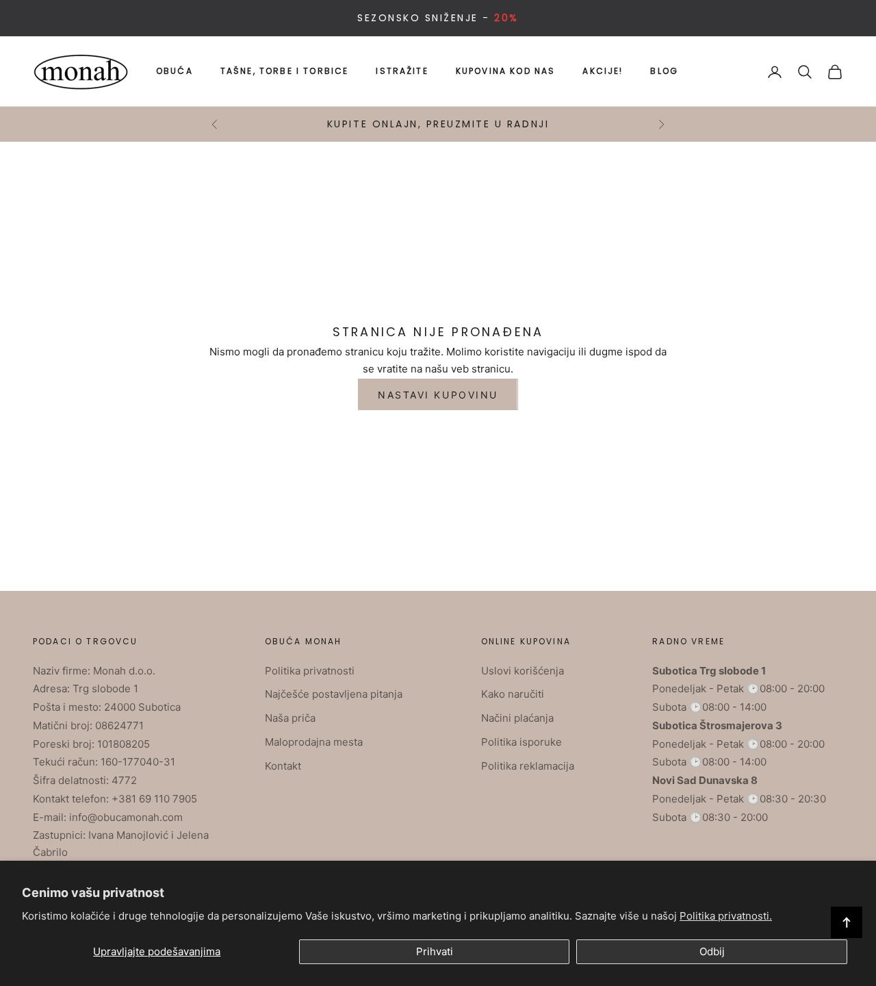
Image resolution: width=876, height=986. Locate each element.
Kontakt (283, 765)
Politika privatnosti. (726, 915)
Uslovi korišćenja (522, 670)
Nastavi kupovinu (438, 395)
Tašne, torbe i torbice (284, 71)
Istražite (402, 71)
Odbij (712, 951)
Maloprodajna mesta (314, 741)
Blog (664, 71)
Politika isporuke (521, 741)
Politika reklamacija (527, 765)
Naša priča (290, 717)
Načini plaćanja (517, 717)
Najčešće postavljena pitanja (333, 693)
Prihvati (434, 951)
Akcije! (602, 71)
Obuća (174, 71)
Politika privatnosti (310, 670)
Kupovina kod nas (506, 71)
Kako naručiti (512, 693)
